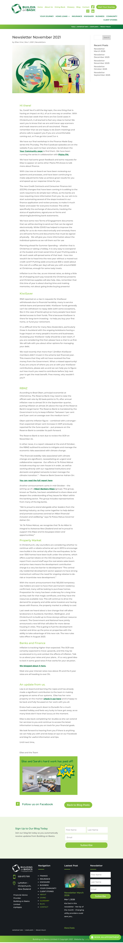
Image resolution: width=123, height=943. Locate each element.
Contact (85, 7)
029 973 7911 (24, 876)
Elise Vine (19, 42)
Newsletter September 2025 (102, 73)
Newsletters (40, 42)
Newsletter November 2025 (101, 62)
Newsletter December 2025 (101, 56)
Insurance (77, 16)
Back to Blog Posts (78, 804)
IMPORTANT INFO (82, 27)
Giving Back (60, 7)
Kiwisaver (89, 16)
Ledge (87, 939)
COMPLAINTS (94, 27)
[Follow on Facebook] (18, 804)
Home (40, 7)
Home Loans (62, 16)
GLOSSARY (44, 901)
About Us (49, 7)
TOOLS (73, 27)
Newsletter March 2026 (99, 50)
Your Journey (47, 16)
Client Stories (110, 20)
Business (100, 16)
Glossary (70, 7)
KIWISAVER (45, 882)
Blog (78, 7)
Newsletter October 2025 (100, 67)
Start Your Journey (106, 7)
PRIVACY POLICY (105, 27)
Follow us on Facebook (37, 804)
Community (111, 16)
